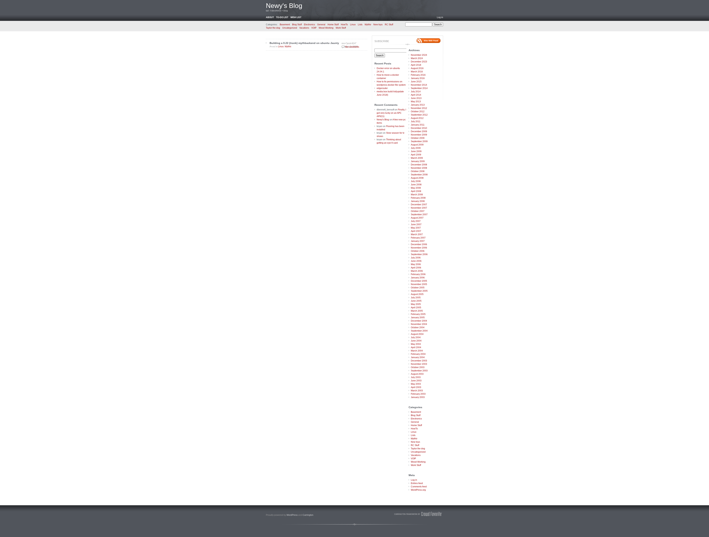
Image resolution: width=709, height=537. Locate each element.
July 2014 (416, 91)
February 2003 (418, 394)
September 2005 (419, 291)
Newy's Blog (284, 5)
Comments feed (419, 486)
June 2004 (416, 340)
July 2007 (416, 221)
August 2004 (417, 334)
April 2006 (416, 267)
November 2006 (419, 247)
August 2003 (417, 374)
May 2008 (416, 188)
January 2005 (418, 317)
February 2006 (418, 274)
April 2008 (416, 191)
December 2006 (419, 244)
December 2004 (419, 321)
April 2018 (416, 65)
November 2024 (419, 55)
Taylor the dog (273, 28)
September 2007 (419, 214)
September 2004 (419, 331)
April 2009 (416, 154)
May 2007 (416, 228)
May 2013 (416, 101)
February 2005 (418, 314)
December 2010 (419, 128)
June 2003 (416, 380)
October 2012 (417, 111)
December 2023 (419, 61)
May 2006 (416, 264)
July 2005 (416, 297)
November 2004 (419, 324)
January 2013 (418, 105)
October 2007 (417, 211)
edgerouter (382, 88)
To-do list (282, 17)
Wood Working (326, 28)
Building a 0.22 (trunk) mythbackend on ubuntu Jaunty (304, 43)
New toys (378, 24)
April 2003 (416, 387)
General (321, 24)
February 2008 (418, 198)
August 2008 (417, 178)
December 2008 (419, 164)
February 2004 (418, 354)
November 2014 (419, 85)
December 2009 (419, 131)
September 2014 (419, 88)
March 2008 (417, 194)
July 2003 (416, 377)
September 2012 (419, 115)
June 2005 (416, 301)
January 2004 (418, 357)
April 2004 (416, 347)
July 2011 (415, 121)
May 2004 (416, 344)
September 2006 (419, 254)
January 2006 (418, 277)
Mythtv (368, 24)
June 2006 (416, 261)
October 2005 (417, 287)
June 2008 (416, 184)
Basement (285, 24)
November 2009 (419, 134)
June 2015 (416, 81)
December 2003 (419, 360)
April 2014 (416, 95)
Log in (440, 17)
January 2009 (418, 161)
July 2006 (416, 257)
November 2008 (419, 168)
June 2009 (416, 151)
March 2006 (417, 271)
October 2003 (417, 367)
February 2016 (418, 75)
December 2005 (419, 281)
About (270, 17)
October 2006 (417, 251)
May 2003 (416, 384)
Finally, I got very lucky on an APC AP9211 (391, 113)
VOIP (313, 28)
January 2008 (418, 201)
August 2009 (417, 144)
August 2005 (417, 294)
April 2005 (416, 307)
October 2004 (417, 327)
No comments (352, 47)
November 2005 (419, 284)
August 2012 (417, 118)
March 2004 (417, 350)
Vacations (304, 28)
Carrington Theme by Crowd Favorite (418, 514)
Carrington (308, 515)
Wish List (295, 17)
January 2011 (417, 124)
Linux (353, 24)
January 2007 (418, 241)
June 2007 (416, 224)
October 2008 (417, 171)
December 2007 (419, 204)
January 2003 (418, 397)
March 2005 (417, 311)
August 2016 (417, 68)
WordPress (292, 515)
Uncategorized (289, 28)
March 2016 (417, 71)
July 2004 (416, 337)
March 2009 (417, 158)
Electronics (309, 24)
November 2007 (419, 208)
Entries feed (417, 483)
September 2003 (419, 370)
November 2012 (419, 108)
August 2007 (417, 218)
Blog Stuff (297, 24)
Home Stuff (333, 24)
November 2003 (419, 364)
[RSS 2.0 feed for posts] (429, 40)
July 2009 (416, 148)
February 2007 (418, 237)
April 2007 (416, 231)
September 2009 (419, 141)
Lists (360, 24)
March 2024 (417, 58)
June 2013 (416, 98)
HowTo (344, 24)
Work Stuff (341, 28)
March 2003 (417, 390)
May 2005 (416, 304)
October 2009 (417, 138)
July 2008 (416, 181)
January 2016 (418, 78)
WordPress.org (418, 490)
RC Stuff (389, 24)
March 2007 (417, 234)
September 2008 (419, 174)
